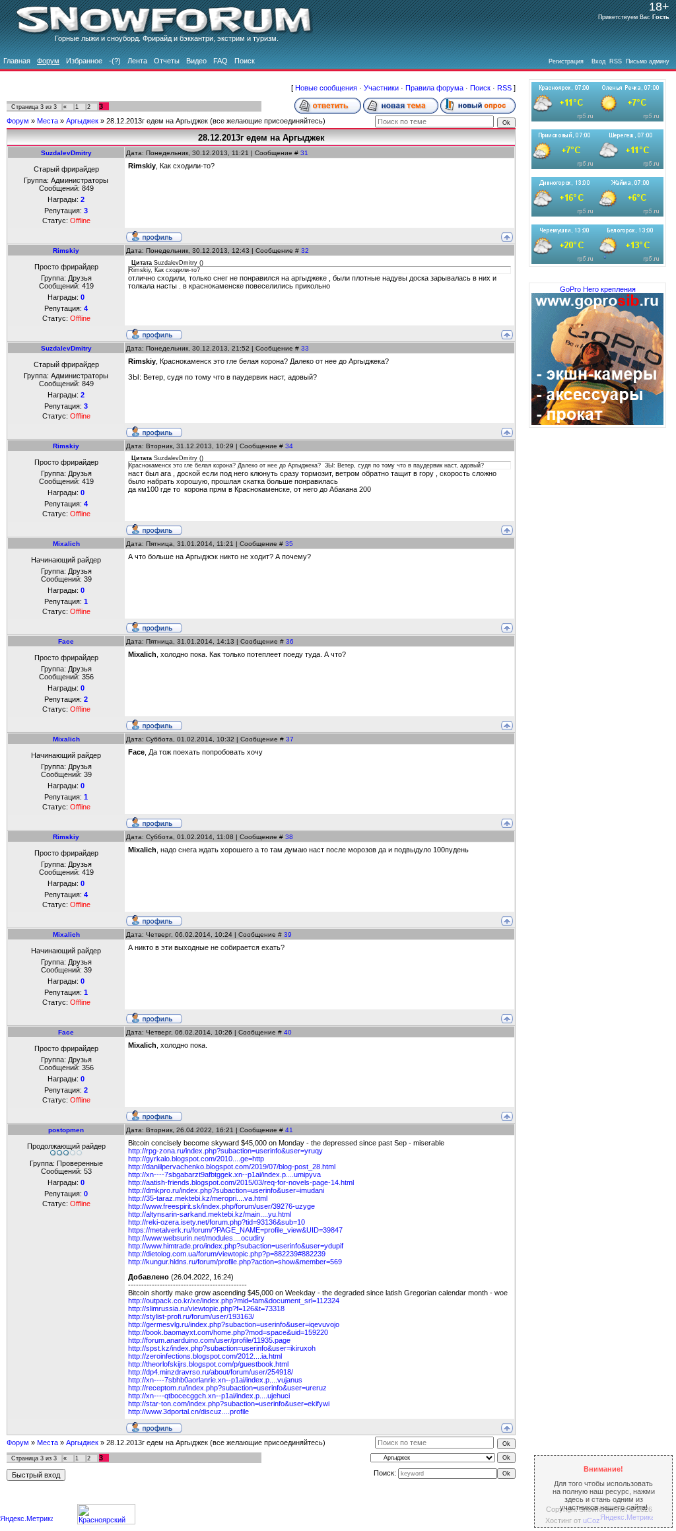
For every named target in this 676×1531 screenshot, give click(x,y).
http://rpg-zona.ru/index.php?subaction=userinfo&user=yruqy (225, 1151)
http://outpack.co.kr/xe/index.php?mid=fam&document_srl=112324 (233, 1301)
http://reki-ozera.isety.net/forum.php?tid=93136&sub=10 (216, 1222)
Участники (381, 88)
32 (305, 250)
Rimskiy (66, 250)
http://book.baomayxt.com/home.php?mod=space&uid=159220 (228, 1332)
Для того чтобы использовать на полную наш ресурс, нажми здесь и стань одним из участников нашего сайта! (604, 1488)
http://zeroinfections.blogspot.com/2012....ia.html (205, 1356)
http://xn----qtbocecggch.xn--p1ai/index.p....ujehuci (209, 1396)
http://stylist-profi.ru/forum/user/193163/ (191, 1316)
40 (288, 1032)
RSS (504, 88)
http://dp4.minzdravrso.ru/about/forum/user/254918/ (210, 1372)
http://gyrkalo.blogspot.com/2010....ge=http (196, 1159)
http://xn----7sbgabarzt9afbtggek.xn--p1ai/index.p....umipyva (224, 1174)
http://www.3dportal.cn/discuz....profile (188, 1411)
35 (289, 543)
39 (288, 934)
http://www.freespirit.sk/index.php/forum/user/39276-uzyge (221, 1206)
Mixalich (66, 543)
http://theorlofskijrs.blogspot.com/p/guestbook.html (208, 1364)
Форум (18, 121)
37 (290, 739)
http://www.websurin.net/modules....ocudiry (196, 1238)
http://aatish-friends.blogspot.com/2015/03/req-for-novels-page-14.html (241, 1182)
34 (289, 446)
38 (289, 836)
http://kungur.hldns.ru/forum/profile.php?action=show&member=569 (235, 1262)
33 (305, 348)
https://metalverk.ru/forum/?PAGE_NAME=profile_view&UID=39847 (235, 1230)
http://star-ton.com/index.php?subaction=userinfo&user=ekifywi (228, 1404)
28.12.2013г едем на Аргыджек (157, 121)
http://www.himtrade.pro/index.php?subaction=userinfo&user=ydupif (235, 1246)
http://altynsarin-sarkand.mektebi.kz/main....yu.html (209, 1214)
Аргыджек (82, 121)
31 (304, 152)
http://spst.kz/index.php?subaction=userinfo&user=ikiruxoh (222, 1348)
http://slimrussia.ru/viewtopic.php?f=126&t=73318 (206, 1308)
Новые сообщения (326, 88)
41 (289, 1130)
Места (47, 121)
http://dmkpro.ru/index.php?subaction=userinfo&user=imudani (226, 1190)
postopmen (66, 1130)
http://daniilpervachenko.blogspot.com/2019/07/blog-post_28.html (231, 1167)
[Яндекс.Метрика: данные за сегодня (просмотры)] (26, 1519)
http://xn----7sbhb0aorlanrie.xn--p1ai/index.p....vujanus (215, 1380)
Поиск (480, 88)
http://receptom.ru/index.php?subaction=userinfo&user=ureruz (227, 1388)
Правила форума (434, 88)
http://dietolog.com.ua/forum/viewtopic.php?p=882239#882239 (226, 1254)
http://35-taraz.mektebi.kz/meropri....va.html (197, 1198)
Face (66, 641)
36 (290, 641)
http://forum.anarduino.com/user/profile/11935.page (209, 1340)
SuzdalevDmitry (66, 152)
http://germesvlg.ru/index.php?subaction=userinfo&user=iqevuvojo (233, 1324)
